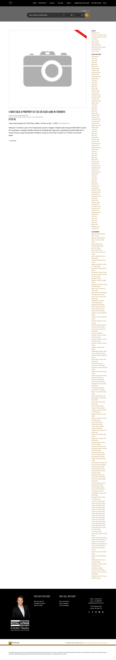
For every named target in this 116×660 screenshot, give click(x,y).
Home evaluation (63, 603)
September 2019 (96, 212)
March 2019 (95, 224)
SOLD (88, 10)
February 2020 (96, 202)
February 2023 (96, 139)
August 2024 (95, 103)
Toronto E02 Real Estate (98, 513)
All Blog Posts (96, 33)
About (69, 3)
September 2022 (96, 147)
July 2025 (94, 80)
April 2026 (94, 64)
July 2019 (94, 216)
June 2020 (94, 198)
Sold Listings (95, 51)
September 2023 (96, 125)
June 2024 (94, 107)
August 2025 (95, 79)
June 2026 (94, 60)
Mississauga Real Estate (98, 396)
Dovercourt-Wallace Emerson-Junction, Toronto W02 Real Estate (28, 117)
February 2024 (96, 115)
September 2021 (96, 172)
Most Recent (95, 56)
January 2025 (95, 93)
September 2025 (96, 76)
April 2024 (94, 111)
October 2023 (95, 123)
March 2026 (95, 66)
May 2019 (94, 220)
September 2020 (96, 196)
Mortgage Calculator (39, 603)
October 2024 (95, 99)
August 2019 (95, 214)
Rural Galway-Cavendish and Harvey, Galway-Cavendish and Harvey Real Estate (99, 465)
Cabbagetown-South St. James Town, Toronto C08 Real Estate (99, 296)
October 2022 (95, 145)
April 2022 (94, 157)
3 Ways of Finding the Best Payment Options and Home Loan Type (99, 37)
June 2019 (94, 218)
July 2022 (94, 151)
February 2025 (96, 91)
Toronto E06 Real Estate (98, 517)
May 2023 (94, 133)
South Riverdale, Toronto (98, 469)
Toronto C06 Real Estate (98, 505)
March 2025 (95, 89)
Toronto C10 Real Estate (98, 509)
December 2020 (96, 190)
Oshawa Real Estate (97, 424)
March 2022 (95, 159)
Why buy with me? (39, 601)
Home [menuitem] (34, 3)
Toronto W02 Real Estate (98, 521)
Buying (52, 3)
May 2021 (94, 180)
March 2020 (95, 200)
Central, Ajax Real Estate (98, 307)
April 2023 (94, 135)
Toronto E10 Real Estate (98, 519)
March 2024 (95, 113)
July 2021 (94, 176)
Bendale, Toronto (96, 278)
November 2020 (96, 192)
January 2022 (95, 163)
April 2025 (94, 87)
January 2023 (95, 141)
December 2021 (96, 166)
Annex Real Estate (97, 250)
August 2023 (95, 127)
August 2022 (95, 149)
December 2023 (96, 119)
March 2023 (95, 137)
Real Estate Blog (96, 45)
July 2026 (94, 58)
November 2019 (96, 208)
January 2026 (95, 70)
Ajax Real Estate (96, 248)
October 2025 (95, 74)
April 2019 (94, 222)
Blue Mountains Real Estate (99, 292)
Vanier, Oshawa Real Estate (99, 537)
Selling (60, 3)
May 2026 (94, 62)
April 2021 (94, 182)
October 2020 (95, 194)
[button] (89, 612)
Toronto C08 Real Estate (98, 507)
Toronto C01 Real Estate (98, 501)
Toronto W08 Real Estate (98, 525)
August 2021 (95, 174)
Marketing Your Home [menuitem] (82, 3)
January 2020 (95, 204)
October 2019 (95, 210)
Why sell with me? (64, 601)
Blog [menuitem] (104, 3)
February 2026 (96, 68)
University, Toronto (97, 531)
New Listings (95, 41)
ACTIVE (82, 10)
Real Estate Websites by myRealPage (99, 642)
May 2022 (94, 155)
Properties (42, 3)
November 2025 (96, 72)
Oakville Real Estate (97, 422)
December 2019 (96, 206)
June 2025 (94, 83)
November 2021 (96, 168)
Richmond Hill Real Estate (99, 446)
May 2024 (94, 109)
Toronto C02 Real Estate (98, 503)
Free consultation (64, 605)
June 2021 (94, 178)
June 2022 (94, 153)
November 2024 (96, 97)
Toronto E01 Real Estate (98, 511)
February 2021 (96, 186)
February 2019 (96, 226)
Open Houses (95, 43)
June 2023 (94, 131)
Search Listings (38, 605)
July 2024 (94, 105)
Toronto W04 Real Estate (98, 523)
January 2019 (95, 228)
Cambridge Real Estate (98, 300)
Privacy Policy (87, 642)
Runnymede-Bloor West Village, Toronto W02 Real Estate (99, 458)
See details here (64, 123)
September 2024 (96, 101)
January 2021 (95, 188)
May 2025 (94, 85)
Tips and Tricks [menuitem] (96, 3)
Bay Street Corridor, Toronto (99, 272)
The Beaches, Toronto (97, 491)
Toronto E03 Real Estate (98, 515)
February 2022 (96, 162)
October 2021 (95, 170)
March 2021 (95, 184)
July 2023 (94, 129)
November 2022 (96, 143)
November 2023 (96, 121)
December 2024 (96, 95)
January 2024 (95, 117)
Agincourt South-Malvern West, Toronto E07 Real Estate (98, 240)
